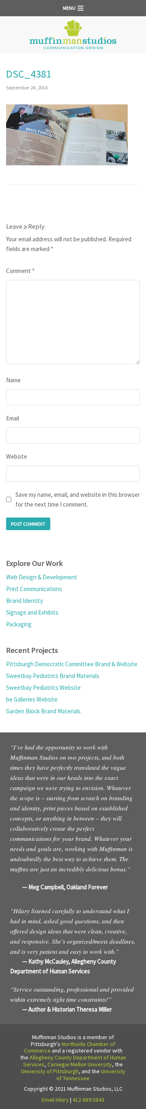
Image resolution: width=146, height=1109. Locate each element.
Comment (20, 271)
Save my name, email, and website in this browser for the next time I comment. (77, 499)
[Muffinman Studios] (73, 35)
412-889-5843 (88, 1099)
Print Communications (34, 589)
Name (13, 380)
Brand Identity (24, 600)
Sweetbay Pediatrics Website (43, 687)
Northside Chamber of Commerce (70, 1047)
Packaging (19, 624)
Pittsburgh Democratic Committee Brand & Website (71, 664)
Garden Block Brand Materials (43, 711)
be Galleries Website (32, 699)
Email (12, 418)
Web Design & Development (41, 577)
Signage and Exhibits (32, 612)
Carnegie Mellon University (79, 1064)
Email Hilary (55, 1099)
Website (16, 456)
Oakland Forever (87, 887)
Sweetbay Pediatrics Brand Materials (52, 676)
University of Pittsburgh (50, 1071)
